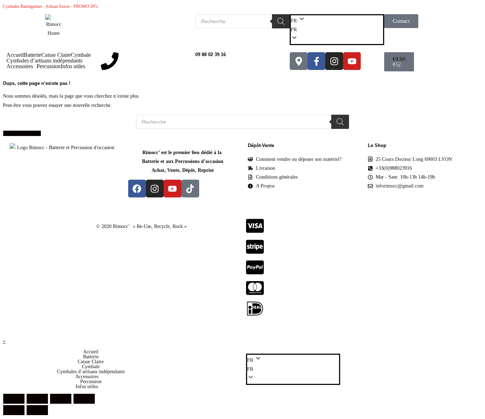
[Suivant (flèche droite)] (37, 410)
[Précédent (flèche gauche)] (14, 410)
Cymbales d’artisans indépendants (44, 61)
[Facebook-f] (316, 61)
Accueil (15, 55)
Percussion (49, 66)
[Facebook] (137, 188)
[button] (337, 29)
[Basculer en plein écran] (37, 398)
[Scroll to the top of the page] (5, 332)
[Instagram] (334, 61)
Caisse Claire (56, 55)
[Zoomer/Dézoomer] (14, 398)
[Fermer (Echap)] (84, 398)
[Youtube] (352, 61)
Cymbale (81, 55)
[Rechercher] (281, 21)
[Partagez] (61, 398)
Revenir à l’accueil (22, 133)
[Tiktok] (190, 188)
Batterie (32, 55)
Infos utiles (73, 66)
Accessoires (19, 66)
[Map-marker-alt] (298, 61)
